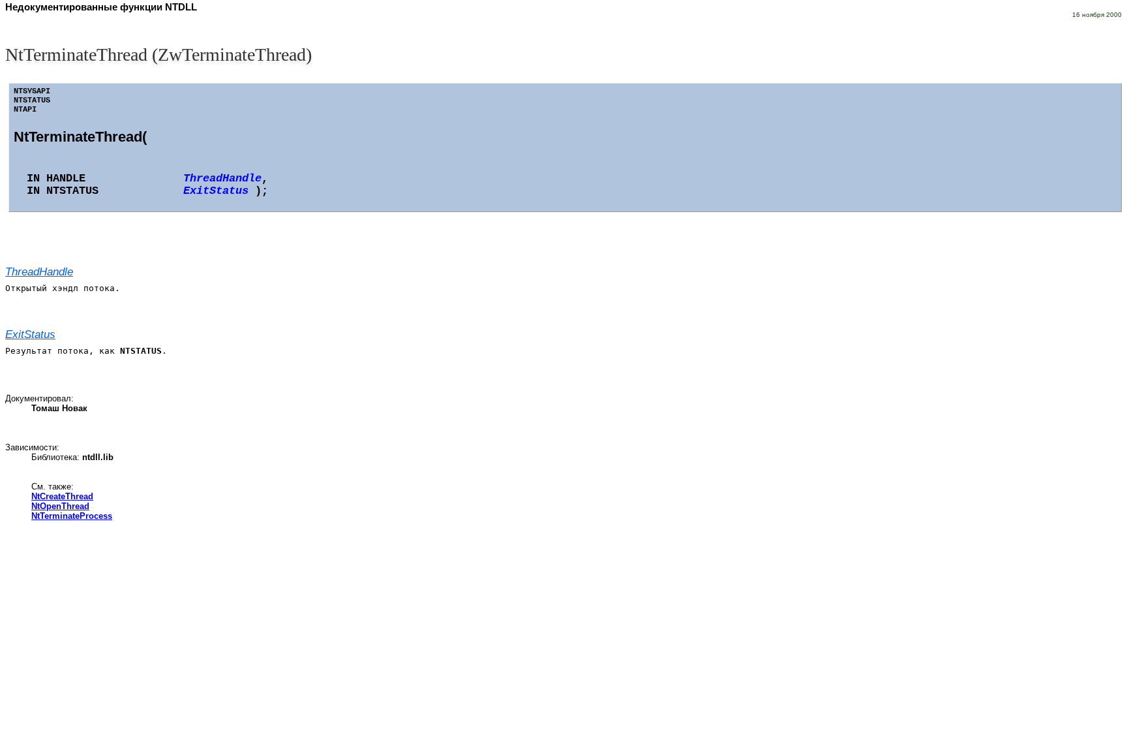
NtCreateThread (62, 496)
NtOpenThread (60, 506)
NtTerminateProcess (71, 516)
